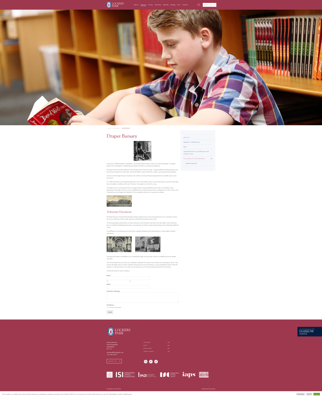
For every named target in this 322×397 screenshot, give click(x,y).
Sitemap (203, 389)
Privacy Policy (212, 389)
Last (130, 281)
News (145, 345)
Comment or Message (113, 291)
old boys (111, 231)
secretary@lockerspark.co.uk (115, 352)
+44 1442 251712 (112, 354)
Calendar (147, 342)
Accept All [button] (316, 394)
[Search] (198, 4)
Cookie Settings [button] (300, 394)
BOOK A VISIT (208, 5)
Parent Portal (149, 351)
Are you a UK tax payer (115, 307)
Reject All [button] (309, 394)
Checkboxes (110, 305)
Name (109, 275)
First (107, 281)
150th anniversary (120, 164)
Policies (207, 389)
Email (109, 284)
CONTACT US (112, 361)
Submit (110, 312)
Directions (148, 348)
